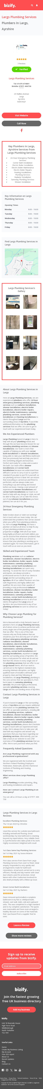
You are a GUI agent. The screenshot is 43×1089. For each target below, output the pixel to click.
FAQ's (40, 1078)
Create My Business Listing (12, 1049)
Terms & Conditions (23, 1078)
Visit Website (21, 115)
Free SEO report (8, 1054)
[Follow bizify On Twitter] (11, 1070)
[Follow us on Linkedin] (16, 1070)
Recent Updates (8, 1059)
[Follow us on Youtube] (20, 1070)
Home (4, 1047)
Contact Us (6, 1064)
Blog (3, 1061)
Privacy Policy (12, 1078)
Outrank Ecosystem (19, 1084)
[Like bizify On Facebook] (3, 1070)
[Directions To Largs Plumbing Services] (21, 261)
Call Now (21, 123)
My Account (6, 1052)
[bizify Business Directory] (10, 4)
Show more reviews (21, 935)
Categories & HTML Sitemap (8, 1080)
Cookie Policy (3, 1078)
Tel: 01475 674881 (21, 83)
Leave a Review (21, 925)
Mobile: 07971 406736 (21, 86)
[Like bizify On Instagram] (7, 1070)
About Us (5, 1057)
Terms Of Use (33, 1078)
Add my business (21, 1009)
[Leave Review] (21, 59)
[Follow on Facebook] (22, 131)
